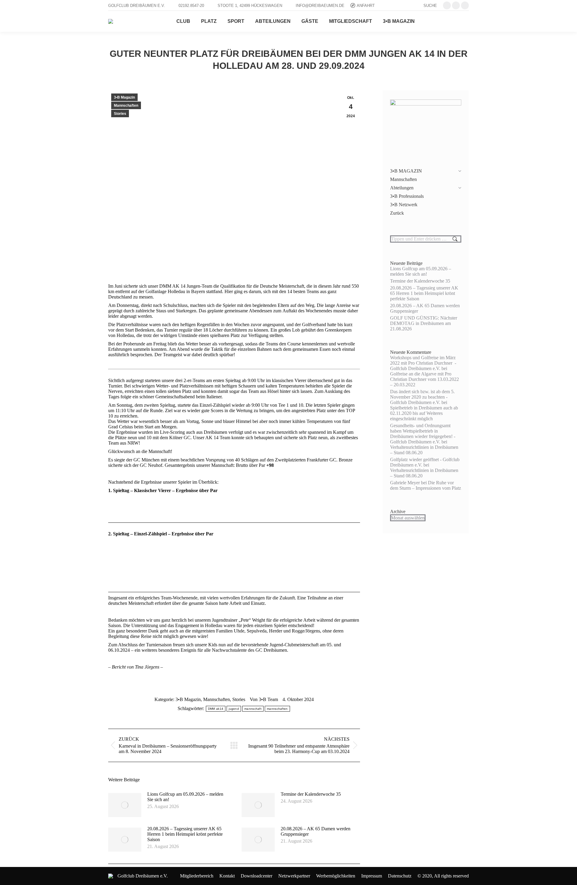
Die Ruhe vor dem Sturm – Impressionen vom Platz (425, 485)
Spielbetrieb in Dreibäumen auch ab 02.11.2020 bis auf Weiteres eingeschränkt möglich (424, 413)
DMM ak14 (215, 708)
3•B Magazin (124, 97)
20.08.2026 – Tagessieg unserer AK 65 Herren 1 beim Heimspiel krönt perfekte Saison (185, 834)
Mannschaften (126, 105)
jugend (234, 708)
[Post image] (124, 805)
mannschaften (277, 708)
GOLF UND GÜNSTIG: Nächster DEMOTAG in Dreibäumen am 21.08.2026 (423, 323)
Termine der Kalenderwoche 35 (311, 794)
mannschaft (252, 708)
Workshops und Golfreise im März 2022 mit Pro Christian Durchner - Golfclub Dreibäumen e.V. (423, 363)
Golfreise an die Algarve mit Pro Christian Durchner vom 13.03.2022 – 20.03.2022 (424, 379)
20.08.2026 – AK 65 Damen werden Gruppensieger (315, 831)
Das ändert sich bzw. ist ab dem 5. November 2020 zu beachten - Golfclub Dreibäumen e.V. (422, 397)
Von (264, 699)
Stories (120, 114)
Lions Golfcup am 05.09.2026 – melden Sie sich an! (185, 797)
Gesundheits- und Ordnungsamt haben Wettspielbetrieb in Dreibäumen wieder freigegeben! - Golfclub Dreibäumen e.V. (422, 433)
